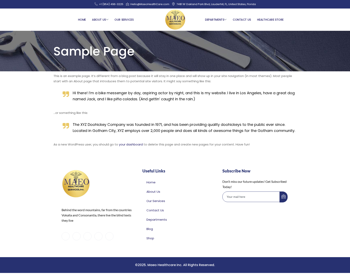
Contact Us (242, 20)
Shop (150, 238)
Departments (214, 20)
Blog (149, 229)
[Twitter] (77, 236)
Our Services (123, 20)
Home (82, 20)
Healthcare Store (270, 20)
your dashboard (131, 144)
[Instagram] (109, 236)
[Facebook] (66, 236)
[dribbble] (98, 236)
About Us (99, 20)
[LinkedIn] (87, 236)
